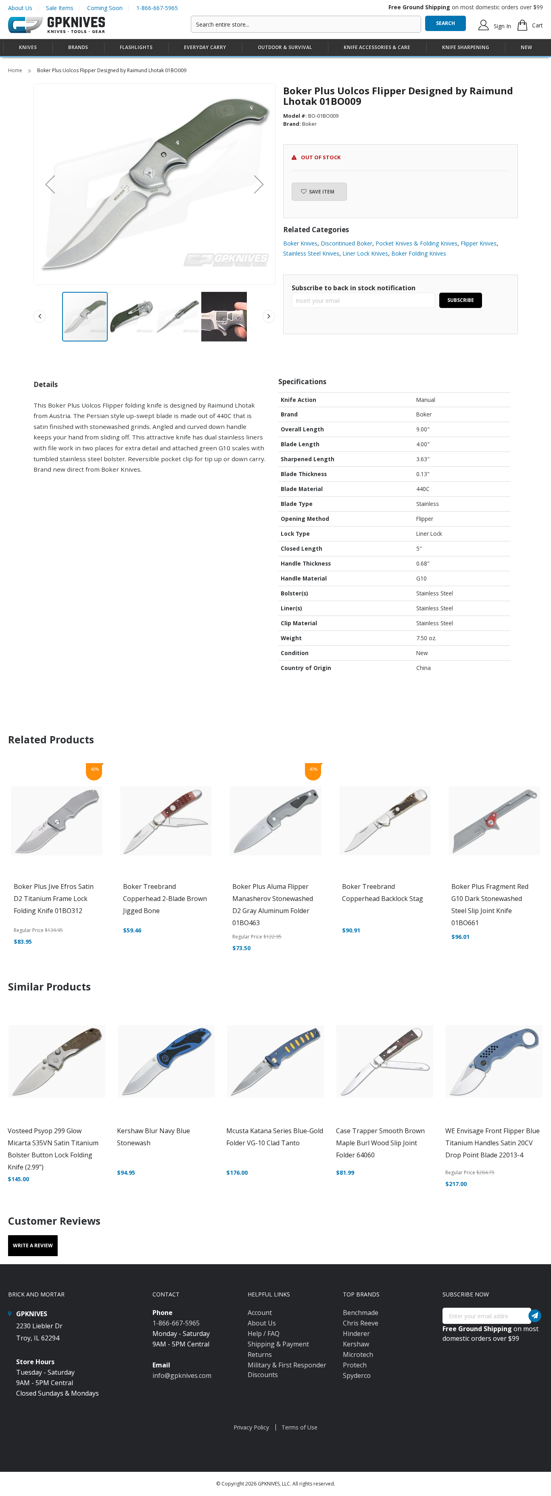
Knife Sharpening (465, 47)
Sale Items (59, 8)
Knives (28, 47)
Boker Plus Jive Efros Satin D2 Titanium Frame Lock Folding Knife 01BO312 (54, 898)
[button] (50, 184)
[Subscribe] (534, 1315)
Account (260, 1312)
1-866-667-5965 (157, 8)
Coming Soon (105, 8)
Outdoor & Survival (285, 47)
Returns (260, 1354)
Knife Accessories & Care (377, 47)
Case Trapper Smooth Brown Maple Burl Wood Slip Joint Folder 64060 (380, 1142)
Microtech (358, 1354)
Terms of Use (299, 1427)
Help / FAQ (264, 1333)
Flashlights (136, 47)
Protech (355, 1365)
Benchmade (360, 1312)
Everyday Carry (205, 47)
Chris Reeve (360, 1323)
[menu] (275, 47)
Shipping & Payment (278, 1344)
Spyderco (357, 1375)
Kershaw (356, 1344)
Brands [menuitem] (78, 47)
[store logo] (56, 25)
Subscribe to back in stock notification (353, 287)
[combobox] (306, 24)
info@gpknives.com (181, 1375)
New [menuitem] (526, 47)
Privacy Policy (251, 1427)
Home (15, 70)
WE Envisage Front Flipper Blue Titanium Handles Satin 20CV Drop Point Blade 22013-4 (492, 1142)
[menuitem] (28, 47)
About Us (20, 8)
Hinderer (356, 1333)
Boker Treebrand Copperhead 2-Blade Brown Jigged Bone (165, 898)
